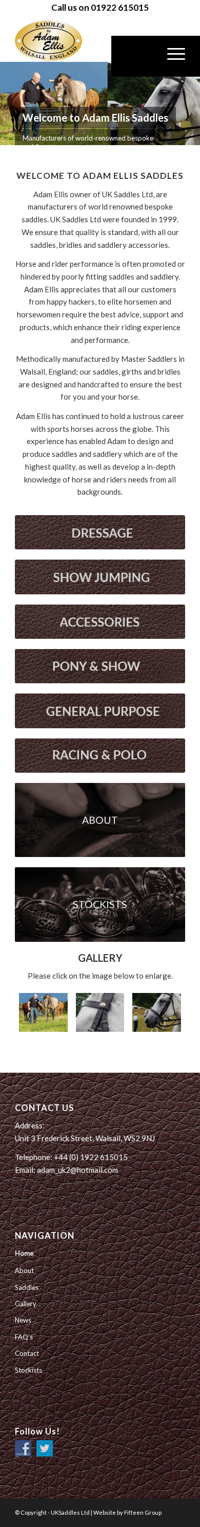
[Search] (147, 56)
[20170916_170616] (43, 1012)
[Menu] (171, 56)
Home (24, 1253)
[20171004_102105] (156, 1012)
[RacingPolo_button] (100, 755)
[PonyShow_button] (100, 666)
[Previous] (9, 103)
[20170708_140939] (100, 1012)
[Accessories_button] (100, 622)
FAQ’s (24, 1337)
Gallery (25, 1304)
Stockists (28, 1370)
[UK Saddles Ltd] (66, 40)
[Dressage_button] (100, 532)
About (24, 1270)
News (23, 1320)
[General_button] (100, 710)
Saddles (26, 1287)
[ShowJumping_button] (100, 577)
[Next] (191, 103)
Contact (27, 1353)
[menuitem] (147, 56)
